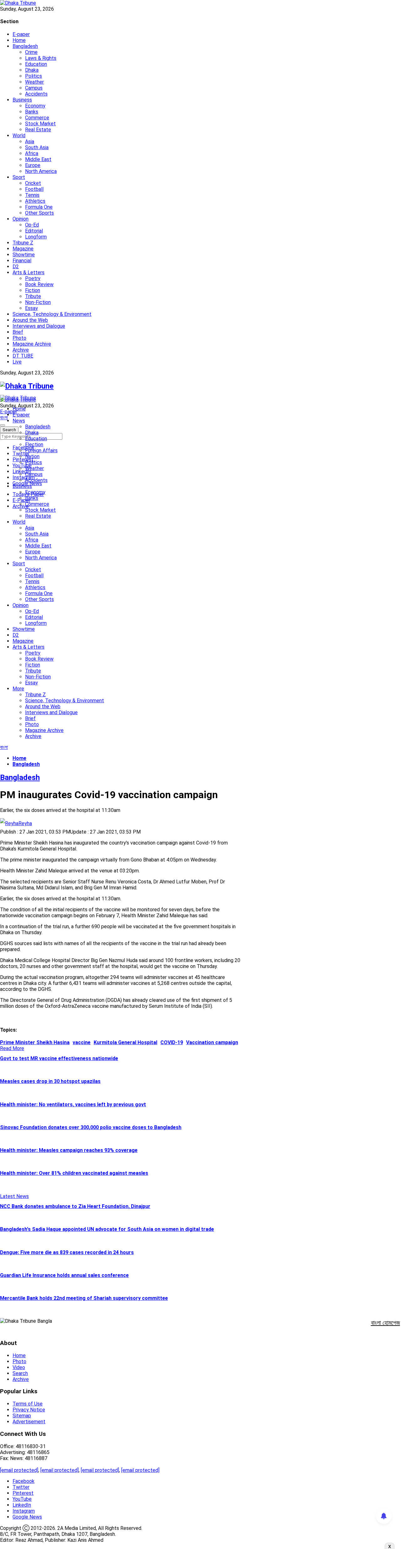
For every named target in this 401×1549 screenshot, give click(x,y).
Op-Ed (32, 225)
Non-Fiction (38, 302)
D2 (16, 267)
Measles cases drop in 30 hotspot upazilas (50, 1081)
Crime (31, 52)
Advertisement (29, 1422)
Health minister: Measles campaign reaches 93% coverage (69, 1150)
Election (34, 444)
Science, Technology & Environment (52, 314)
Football (34, 189)
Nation (32, 456)
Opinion (21, 219)
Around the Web (30, 320)
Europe (32, 165)
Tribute (33, 296)
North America (41, 171)
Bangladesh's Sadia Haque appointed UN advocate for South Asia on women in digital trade (107, 1229)
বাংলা (4, 418)
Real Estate (38, 130)
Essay (31, 308)
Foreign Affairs (41, 450)
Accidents (36, 94)
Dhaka (32, 70)
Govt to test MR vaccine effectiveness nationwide (59, 1058)
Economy (35, 106)
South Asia (37, 147)
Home (19, 40)
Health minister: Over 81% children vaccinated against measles (74, 1173)
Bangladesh (25, 46)
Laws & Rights (40, 58)
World (19, 136)
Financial (22, 261)
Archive (21, 350)
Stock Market (40, 124)
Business (22, 100)
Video (19, 1367)
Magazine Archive (32, 344)
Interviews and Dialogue (39, 326)
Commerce (37, 118)
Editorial (34, 231)
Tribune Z (23, 243)
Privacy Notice (29, 1410)
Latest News (14, 1196)
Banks (31, 112)
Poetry (32, 278)
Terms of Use (28, 1404)
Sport (19, 177)
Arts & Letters (28, 272)
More (18, 689)
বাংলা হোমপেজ (385, 1323)
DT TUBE (23, 356)
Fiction (32, 290)
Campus (34, 88)
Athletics (35, 201)
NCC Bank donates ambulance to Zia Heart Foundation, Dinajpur (75, 1206)
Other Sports (39, 213)
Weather (34, 82)
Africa (31, 153)
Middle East (38, 159)
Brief (18, 332)
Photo (19, 338)
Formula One (39, 207)
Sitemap (22, 1416)
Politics (33, 76)
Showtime (24, 255)
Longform (36, 237)
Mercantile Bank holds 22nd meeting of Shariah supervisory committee (84, 1298)
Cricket (33, 183)
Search (20, 1373)
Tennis (32, 195)
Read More (12, 1048)
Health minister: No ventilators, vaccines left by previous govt (73, 1104)
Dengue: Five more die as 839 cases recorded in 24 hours (67, 1252)
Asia (29, 141)
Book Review (39, 284)
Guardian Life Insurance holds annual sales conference (64, 1275)
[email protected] (19, 1470)
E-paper (21, 34)
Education (36, 64)
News (19, 421)
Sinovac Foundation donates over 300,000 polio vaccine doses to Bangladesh (90, 1127)
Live (17, 362)
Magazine (23, 249)
